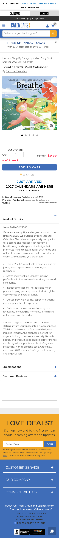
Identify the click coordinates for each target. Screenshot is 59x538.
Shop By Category (22, 58)
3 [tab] (29, 135)
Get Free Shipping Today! (26, 18)
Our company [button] (18, 480)
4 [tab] (33, 135)
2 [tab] (26, 135)
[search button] (53, 33)
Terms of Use (20, 514)
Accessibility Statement (29, 519)
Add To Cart (29, 167)
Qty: (4, 154)
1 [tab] (22, 135)
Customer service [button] (22, 467)
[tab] (29, 215)
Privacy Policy (37, 514)
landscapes (24, 246)
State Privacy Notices (29, 517)
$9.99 (52, 156)
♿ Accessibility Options (29, 523)
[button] (15, 13)
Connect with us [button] (21, 492)
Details (41, 19)
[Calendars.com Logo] (20, 25)
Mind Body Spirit (44, 58)
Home (5, 58)
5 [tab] (37, 135)
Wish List (29, 174)
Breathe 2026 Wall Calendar (17, 61)
